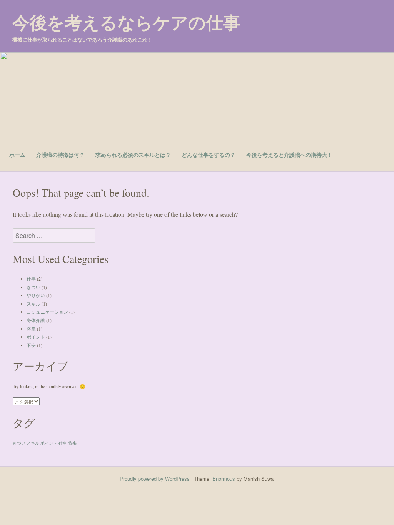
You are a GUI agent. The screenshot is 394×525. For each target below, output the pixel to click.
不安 (31, 345)
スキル (33, 304)
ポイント (36, 337)
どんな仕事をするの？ (208, 154)
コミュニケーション (47, 312)
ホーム (17, 154)
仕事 (31, 279)
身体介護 (36, 320)
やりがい (36, 295)
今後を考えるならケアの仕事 (126, 22)
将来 (31, 329)
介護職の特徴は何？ (60, 154)
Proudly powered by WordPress (155, 478)
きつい (33, 287)
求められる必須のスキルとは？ (133, 154)
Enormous (223, 478)
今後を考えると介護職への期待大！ (289, 154)
